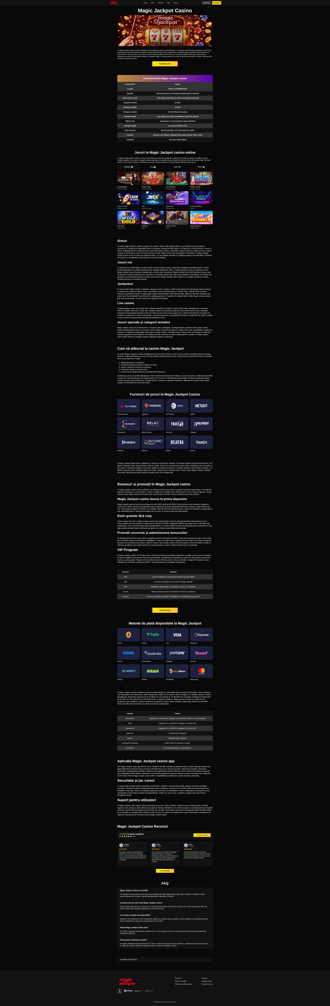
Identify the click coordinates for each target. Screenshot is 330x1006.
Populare (127, 167)
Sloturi (200, 167)
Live (151, 167)
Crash (176, 167)
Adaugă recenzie (202, 835)
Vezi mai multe (165, 871)
